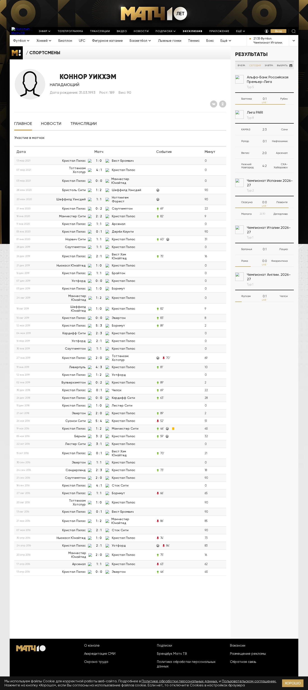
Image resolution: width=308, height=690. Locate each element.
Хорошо (293, 683)
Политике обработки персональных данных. (180, 681)
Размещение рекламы (248, 654)
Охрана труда (96, 662)
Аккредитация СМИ (99, 654)
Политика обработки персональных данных (186, 664)
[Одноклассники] (222, 104)
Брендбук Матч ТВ (172, 654)
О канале (92, 645)
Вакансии (237, 645)
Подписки (164, 645)
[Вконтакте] (213, 104)
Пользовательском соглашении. (249, 681)
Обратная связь (243, 662)
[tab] (23, 124)
